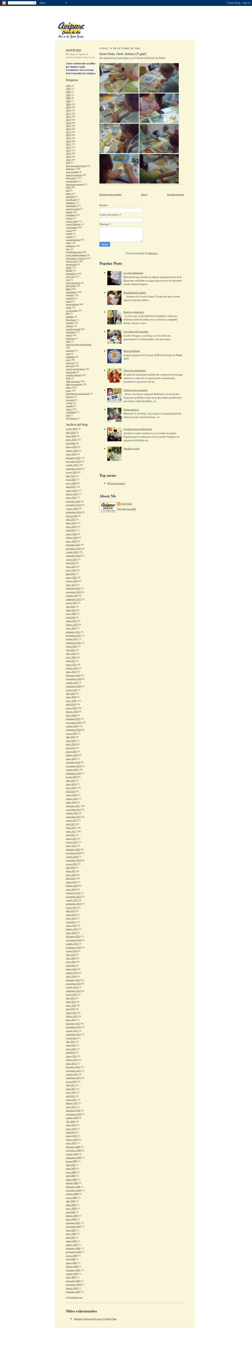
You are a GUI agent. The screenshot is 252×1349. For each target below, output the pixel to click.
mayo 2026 (71, 439)
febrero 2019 (72, 754)
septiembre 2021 (73, 642)
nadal (68, 307)
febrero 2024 (72, 537)
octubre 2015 (72, 900)
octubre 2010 (72, 1117)
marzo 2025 (71, 490)
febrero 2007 (72, 1244)
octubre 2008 (72, 1193)
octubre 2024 (72, 508)
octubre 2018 (72, 769)
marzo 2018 (71, 794)
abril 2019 (70, 747)
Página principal (116, 483)
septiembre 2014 (73, 947)
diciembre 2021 (73, 631)
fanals (68, 267)
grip (68, 279)
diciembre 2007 (73, 1222)
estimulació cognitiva (75, 258)
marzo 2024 (71, 533)
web (68, 415)
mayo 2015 (71, 918)
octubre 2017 (72, 812)
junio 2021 (71, 653)
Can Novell (71, 199)
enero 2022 (71, 628)
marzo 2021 (71, 664)
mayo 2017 (71, 831)
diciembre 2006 (73, 1248)
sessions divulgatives (75, 368)
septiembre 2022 (73, 599)
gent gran (70, 276)
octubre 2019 (72, 726)
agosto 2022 (71, 602)
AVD (68, 187)
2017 (68, 131)
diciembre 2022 (73, 588)
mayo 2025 (71, 483)
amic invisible (72, 171)
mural (68, 301)
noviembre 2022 (73, 591)
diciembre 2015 (73, 892)
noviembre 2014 (73, 940)
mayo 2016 (71, 874)
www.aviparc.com (74, 1297)
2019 (68, 137)
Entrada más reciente (110, 194)
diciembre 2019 (73, 718)
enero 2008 (71, 1219)
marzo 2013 (71, 1012)
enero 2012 (71, 1063)
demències (70, 245)
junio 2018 (71, 784)
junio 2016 (71, 871)
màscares (70, 294)
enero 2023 (71, 584)
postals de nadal (73, 328)
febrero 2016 (72, 885)
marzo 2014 (71, 968)
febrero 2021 (72, 668)
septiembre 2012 (73, 1034)
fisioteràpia (71, 273)
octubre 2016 (72, 856)
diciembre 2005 (73, 1270)
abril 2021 (70, 660)
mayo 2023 (71, 570)
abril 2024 (70, 530)
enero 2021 (71, 671)
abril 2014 (70, 965)
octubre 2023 (72, 551)
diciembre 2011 (73, 1066)
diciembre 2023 (73, 544)
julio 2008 (70, 1201)
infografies (71, 285)
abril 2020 (70, 704)
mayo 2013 (71, 1005)
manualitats (71, 291)
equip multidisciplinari (76, 255)
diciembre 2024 (73, 501)
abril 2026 (70, 443)
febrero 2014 (72, 972)
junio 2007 (71, 1230)
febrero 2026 (72, 450)
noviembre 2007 (73, 1226)
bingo (68, 193)
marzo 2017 (71, 838)
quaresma (70, 338)
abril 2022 (70, 617)
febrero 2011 (72, 1103)
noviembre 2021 (73, 635)
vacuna (69, 402)
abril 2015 (70, 921)
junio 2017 (71, 827)
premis (69, 335)
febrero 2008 (72, 1215)
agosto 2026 (71, 428)
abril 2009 (70, 1175)
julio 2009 (70, 1164)
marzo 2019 (71, 751)
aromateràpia (72, 181)
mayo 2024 (71, 526)
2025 (68, 156)
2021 (68, 144)
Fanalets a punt (131, 448)
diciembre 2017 (73, 805)
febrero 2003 (72, 1288)
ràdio (68, 341)
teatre (68, 390)
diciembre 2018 (73, 762)
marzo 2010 (71, 1135)
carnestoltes (71, 205)
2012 (68, 116)
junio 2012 (71, 1045)
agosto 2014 (71, 950)
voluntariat (71, 411)
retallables (70, 356)
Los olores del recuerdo (135, 331)
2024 (68, 153)
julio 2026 (70, 432)
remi (68, 353)
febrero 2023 (72, 580)
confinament (71, 227)
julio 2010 (70, 1121)
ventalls (69, 405)
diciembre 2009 (73, 1146)
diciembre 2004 (73, 1280)
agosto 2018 (71, 776)
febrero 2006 (72, 1266)
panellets (70, 316)
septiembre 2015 (73, 903)
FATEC (69, 270)
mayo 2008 (71, 1208)
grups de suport (73, 282)
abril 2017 (70, 834)
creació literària (73, 239)
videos (69, 409)
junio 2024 (71, 522)
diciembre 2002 (73, 1291)
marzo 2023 (71, 577)
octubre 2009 (72, 1154)
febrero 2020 (72, 711)
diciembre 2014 (73, 936)
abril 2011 (70, 1096)
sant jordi (70, 365)
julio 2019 (70, 736)
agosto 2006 (71, 1255)
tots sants (70, 399)
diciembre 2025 (73, 457)
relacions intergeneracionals (78, 344)
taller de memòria (74, 384)
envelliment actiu (74, 251)
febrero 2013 (72, 1016)
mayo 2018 (71, 787)
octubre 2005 (72, 1273)
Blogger (153, 253)
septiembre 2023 (73, 555)
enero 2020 (71, 715)
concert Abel (72, 221)
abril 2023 (70, 573)
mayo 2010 (71, 1128)
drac (68, 248)
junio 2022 (71, 610)
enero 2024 (71, 541)
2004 (68, 91)
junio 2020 (71, 696)
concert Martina (73, 224)
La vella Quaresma (133, 273)
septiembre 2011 (73, 1077)
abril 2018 (70, 791)
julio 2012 (70, 1041)
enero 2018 (71, 802)
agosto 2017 (71, 820)
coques (69, 233)
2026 (68, 159)
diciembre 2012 (73, 1023)
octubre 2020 (72, 682)
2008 (68, 104)
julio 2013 (70, 998)
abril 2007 (70, 1237)
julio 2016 (70, 867)
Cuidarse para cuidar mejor (137, 429)
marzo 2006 (71, 1262)
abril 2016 (70, 878)
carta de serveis (73, 208)
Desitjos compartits (133, 312)
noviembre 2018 (73, 765)
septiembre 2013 (73, 990)
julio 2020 (70, 693)
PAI (67, 313)
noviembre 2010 (73, 1114)
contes (69, 230)
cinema (69, 211)
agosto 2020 (71, 689)
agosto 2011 (71, 1081)
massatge (70, 298)
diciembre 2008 (73, 1186)
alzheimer (70, 168)
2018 (68, 134)
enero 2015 (71, 932)
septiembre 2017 (73, 816)
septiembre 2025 (73, 468)
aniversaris (71, 177)
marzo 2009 (71, 1179)
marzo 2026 (71, 446)
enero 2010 (71, 1143)
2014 (68, 122)
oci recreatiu (71, 310)
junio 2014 (71, 958)
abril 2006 (70, 1259)
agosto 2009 (71, 1161)
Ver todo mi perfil (126, 509)
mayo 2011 (71, 1092)
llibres (68, 288)
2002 (68, 85)
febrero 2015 (72, 929)
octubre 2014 (72, 943)
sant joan (70, 362)
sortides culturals (73, 374)
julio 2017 (70, 823)
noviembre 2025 (73, 461)
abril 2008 (70, 1212)
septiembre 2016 (73, 860)
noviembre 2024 (73, 504)
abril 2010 (70, 1132)
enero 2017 (71, 845)
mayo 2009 (71, 1172)
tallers (68, 387)
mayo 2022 (71, 613)
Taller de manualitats (134, 370)
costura (69, 236)
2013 (68, 119)
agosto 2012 (71, 1037)
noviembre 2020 (73, 678)
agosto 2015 (71, 907)
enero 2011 (71, 1106)
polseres (69, 325)
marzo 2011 (71, 1099)
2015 (68, 125)
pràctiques (70, 331)
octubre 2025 (72, 464)
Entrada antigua (175, 194)
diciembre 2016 (73, 849)
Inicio (144, 194)
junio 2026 (71, 435)
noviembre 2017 (73, 809)
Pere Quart (71, 319)
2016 (68, 128)
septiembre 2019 (73, 729)
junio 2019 (71, 740)
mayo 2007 (71, 1233)
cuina (68, 242)
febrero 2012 (72, 1059)
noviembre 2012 (73, 1026)
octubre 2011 (72, 1074)
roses (68, 359)
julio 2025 (70, 475)
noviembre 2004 (73, 1284)
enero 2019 (71, 758)
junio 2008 (71, 1204)
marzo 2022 (71, 620)
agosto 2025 (71, 472)
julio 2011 (70, 1084)
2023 (68, 150)
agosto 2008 (71, 1197)
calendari (70, 196)
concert (69, 218)
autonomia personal (75, 184)
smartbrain (71, 372)
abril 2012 (70, 1052)
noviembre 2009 (73, 1150)
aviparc (126, 503)
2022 (68, 147)
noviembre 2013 (73, 983)
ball (67, 190)
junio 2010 (71, 1124)
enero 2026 (71, 454)
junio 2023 (71, 566)
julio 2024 (70, 519)
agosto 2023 (71, 559)
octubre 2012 (72, 1030)
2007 (68, 101)
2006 (68, 97)
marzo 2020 (71, 707)
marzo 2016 (71, 882)
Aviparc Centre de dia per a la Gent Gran (95, 1318)
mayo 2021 (71, 657)
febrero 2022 (72, 624)
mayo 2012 (71, 1048)
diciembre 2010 (73, 1110)
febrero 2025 (72, 493)
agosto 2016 (71, 863)
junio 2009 (71, 1168)
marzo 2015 (71, 925)
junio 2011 (71, 1088)
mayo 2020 (71, 700)
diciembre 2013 (73, 979)
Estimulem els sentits (134, 292)
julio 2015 (70, 910)
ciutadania (70, 214)
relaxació (70, 350)
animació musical (74, 174)
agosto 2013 (71, 994)
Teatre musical (131, 409)
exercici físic (71, 261)
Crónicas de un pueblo (135, 390)
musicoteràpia (72, 304)
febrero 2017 (72, 842)
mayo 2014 (71, 961)
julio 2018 (70, 780)
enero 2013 (71, 1019)
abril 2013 (70, 1008)
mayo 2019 (71, 744)
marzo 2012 (71, 1056)
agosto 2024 (71, 515)
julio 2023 (70, 562)
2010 (68, 110)
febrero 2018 (72, 798)
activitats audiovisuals (76, 165)
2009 (68, 107)
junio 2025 (71, 479)
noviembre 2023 (73, 548)
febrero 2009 (72, 1182)
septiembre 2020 (73, 686)
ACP (68, 162)
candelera (70, 202)
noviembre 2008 (73, 1190)
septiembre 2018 (73, 773)
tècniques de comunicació (77, 393)
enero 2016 (71, 889)
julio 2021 (70, 649)
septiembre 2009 (73, 1157)
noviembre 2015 (73, 896)
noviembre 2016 (73, 852)
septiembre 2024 (73, 512)
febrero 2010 (72, 1139)
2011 (68, 113)
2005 (68, 94)
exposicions (71, 264)
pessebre (70, 322)
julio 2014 (70, 954)
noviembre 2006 (73, 1251)
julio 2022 (70, 606)
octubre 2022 (72, 595)
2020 (68, 141)
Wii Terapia (71, 418)
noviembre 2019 (73, 722)
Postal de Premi (131, 351)
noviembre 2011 (73, 1070)
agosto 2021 (71, 646)
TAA (68, 378)
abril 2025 (70, 486)
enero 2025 (71, 497)
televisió (69, 396)
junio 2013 (71, 1001)
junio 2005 (71, 1277)
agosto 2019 (71, 733)
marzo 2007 (71, 1240)
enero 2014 (71, 976)
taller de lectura (73, 381)
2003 (68, 88)
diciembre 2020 (73, 675)
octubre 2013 (72, 987)
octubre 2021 (72, 638)
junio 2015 (71, 914)
